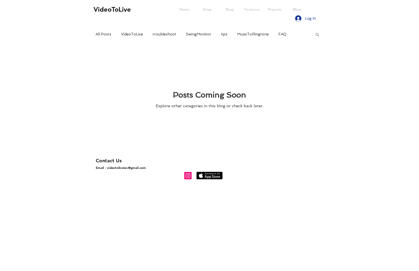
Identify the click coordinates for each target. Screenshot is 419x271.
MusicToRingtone (253, 34)
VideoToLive (132, 34)
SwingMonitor (198, 34)
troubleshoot (164, 34)
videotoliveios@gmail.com (126, 168)
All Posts (103, 34)
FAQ (282, 34)
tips (224, 34)
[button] (317, 34)
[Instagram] (188, 175)
